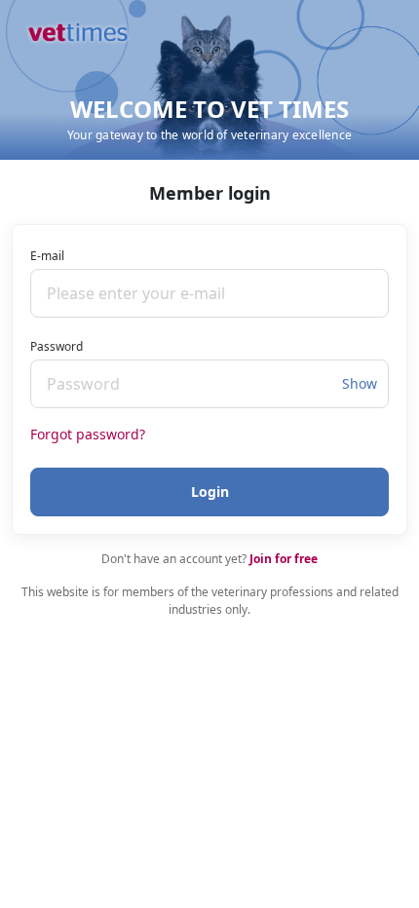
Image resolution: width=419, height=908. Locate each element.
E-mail (47, 255)
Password (56, 346)
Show (359, 383)
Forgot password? (87, 434)
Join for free (283, 558)
